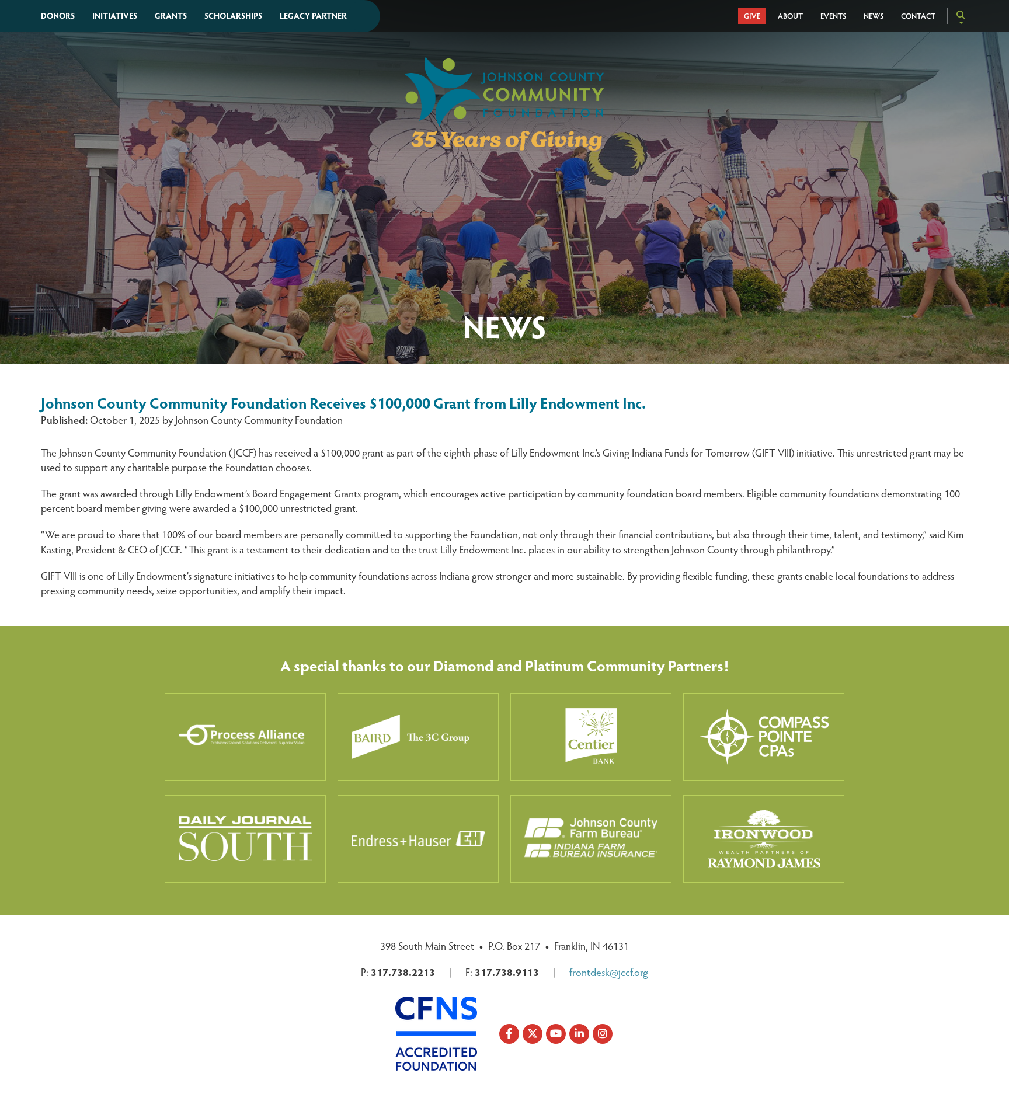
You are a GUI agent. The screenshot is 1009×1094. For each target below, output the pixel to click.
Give (752, 16)
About (790, 16)
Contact (918, 16)
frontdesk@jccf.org (608, 971)
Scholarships (233, 15)
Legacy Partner (313, 15)
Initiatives (114, 15)
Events (833, 16)
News (873, 16)
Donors (58, 15)
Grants (171, 15)
